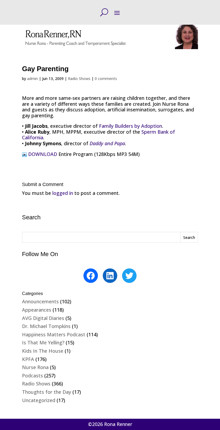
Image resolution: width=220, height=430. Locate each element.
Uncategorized (38, 400)
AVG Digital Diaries (43, 318)
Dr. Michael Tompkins (46, 326)
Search (189, 237)
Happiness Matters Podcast (53, 334)
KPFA (28, 359)
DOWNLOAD (42, 154)
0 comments (106, 78)
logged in (62, 193)
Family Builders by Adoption (130, 126)
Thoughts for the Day (46, 392)
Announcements (40, 301)
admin (32, 78)
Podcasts (32, 375)
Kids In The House (42, 351)
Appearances (36, 310)
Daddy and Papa (107, 143)
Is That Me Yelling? (43, 342)
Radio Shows (79, 78)
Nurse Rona (35, 367)
